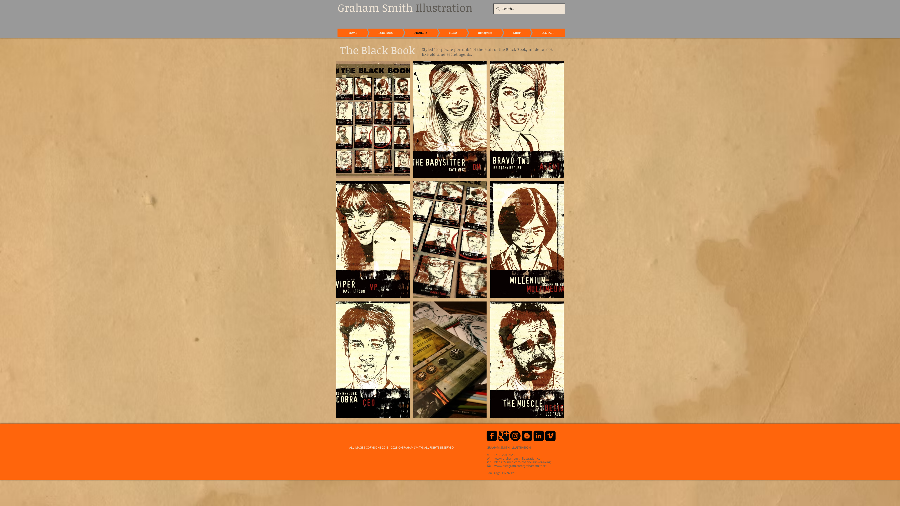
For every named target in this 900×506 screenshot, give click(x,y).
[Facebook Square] (492, 436)
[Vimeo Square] (550, 436)
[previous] (345, 242)
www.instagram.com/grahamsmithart (520, 466)
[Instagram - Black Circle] (515, 436)
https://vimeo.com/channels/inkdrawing (522, 462)
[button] (373, 119)
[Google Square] (503, 436)
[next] (555, 242)
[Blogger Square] (527, 436)
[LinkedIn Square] (538, 436)
